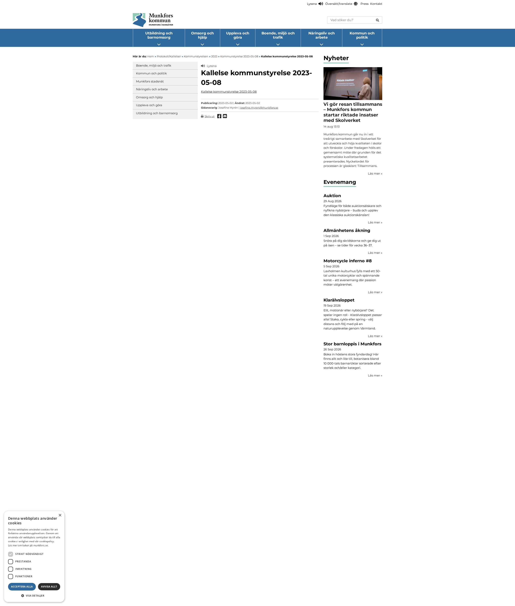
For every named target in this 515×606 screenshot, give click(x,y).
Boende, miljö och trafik (278, 35)
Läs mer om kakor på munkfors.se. (28, 545)
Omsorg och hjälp (202, 35)
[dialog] (34, 556)
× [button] (59, 515)
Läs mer (375, 222)
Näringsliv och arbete (321, 35)
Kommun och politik (362, 35)
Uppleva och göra (237, 35)
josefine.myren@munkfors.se (259, 107)
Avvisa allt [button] (49, 586)
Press (364, 4)
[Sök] (377, 20)
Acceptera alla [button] (22, 586)
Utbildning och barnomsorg (159, 35)
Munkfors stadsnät (150, 81)
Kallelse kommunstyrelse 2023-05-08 (229, 92)
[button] (34, 595)
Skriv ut (209, 116)
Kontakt (376, 4)
